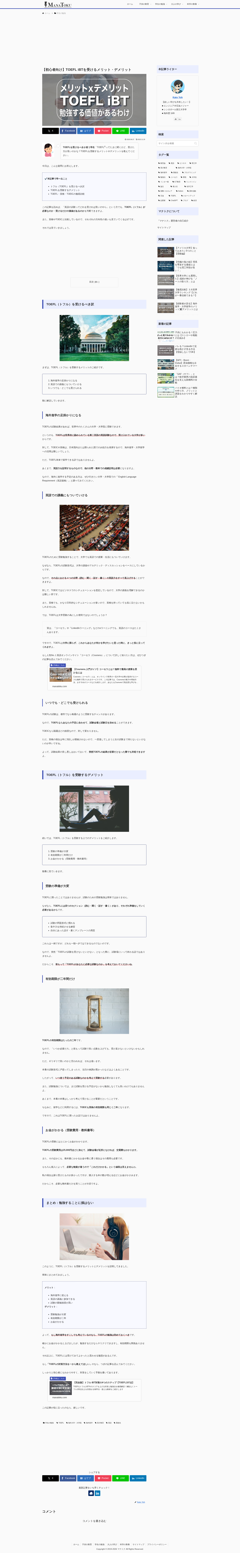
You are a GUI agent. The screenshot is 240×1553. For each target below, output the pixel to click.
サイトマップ (164, 227)
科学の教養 (125, 1544)
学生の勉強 (49, 1423)
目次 (91, 282)
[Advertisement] (120, 37)
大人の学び (112, 1544)
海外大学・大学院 (75, 1423)
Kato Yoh (178, 97)
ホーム (76, 1544)
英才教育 (100, 1423)
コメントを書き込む (94, 1520)
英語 (110, 1423)
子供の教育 (87, 1544)
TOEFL (61, 1423)
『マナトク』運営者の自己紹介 (172, 221)
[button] (195, 143)
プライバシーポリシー (157, 1544)
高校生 (118, 1423)
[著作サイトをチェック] (91, 1493)
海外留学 (89, 1423)
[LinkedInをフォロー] (97, 1493)
